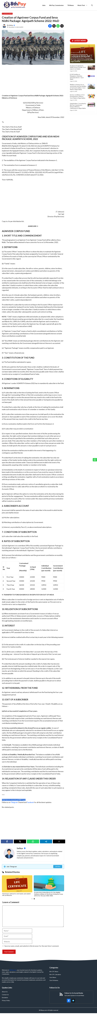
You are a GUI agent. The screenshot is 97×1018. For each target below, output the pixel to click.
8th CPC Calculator (55, 974)
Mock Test (81, 5)
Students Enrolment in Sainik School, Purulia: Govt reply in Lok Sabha (78, 67)
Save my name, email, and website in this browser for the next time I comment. (31, 946)
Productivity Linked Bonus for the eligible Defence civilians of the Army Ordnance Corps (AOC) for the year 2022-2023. (16, 894)
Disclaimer (5, 997)
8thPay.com (12, 970)
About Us (5, 991)
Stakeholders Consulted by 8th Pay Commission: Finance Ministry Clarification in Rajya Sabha (78, 106)
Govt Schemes (53, 980)
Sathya (11, 25)
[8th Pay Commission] (15, 5)
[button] (92, 5)
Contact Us (5, 994)
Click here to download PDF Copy (14, 800)
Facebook (30, 802)
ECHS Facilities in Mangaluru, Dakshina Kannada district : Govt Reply (77, 77)
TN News (70, 5)
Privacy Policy (6, 1000)
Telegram (14, 802)
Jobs (43, 5)
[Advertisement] (33, 80)
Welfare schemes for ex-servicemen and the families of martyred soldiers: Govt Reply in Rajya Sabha (78, 87)
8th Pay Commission (56, 5)
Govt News (52, 977)
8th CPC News (53, 971)
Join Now (57, 866)
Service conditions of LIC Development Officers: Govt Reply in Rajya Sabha (77, 96)
